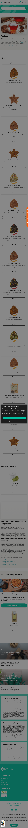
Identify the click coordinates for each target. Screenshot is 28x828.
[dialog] (14, 414)
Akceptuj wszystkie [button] (14, 418)
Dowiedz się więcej (12, 415)
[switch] (3, 826)
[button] (14, 421)
